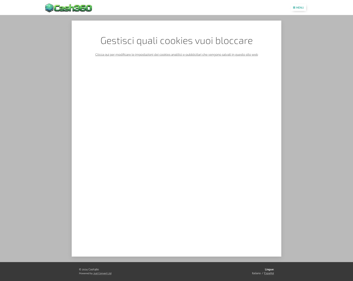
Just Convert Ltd (102, 273)
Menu (300, 7)
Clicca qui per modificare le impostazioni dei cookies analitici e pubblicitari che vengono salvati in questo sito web (176, 54)
